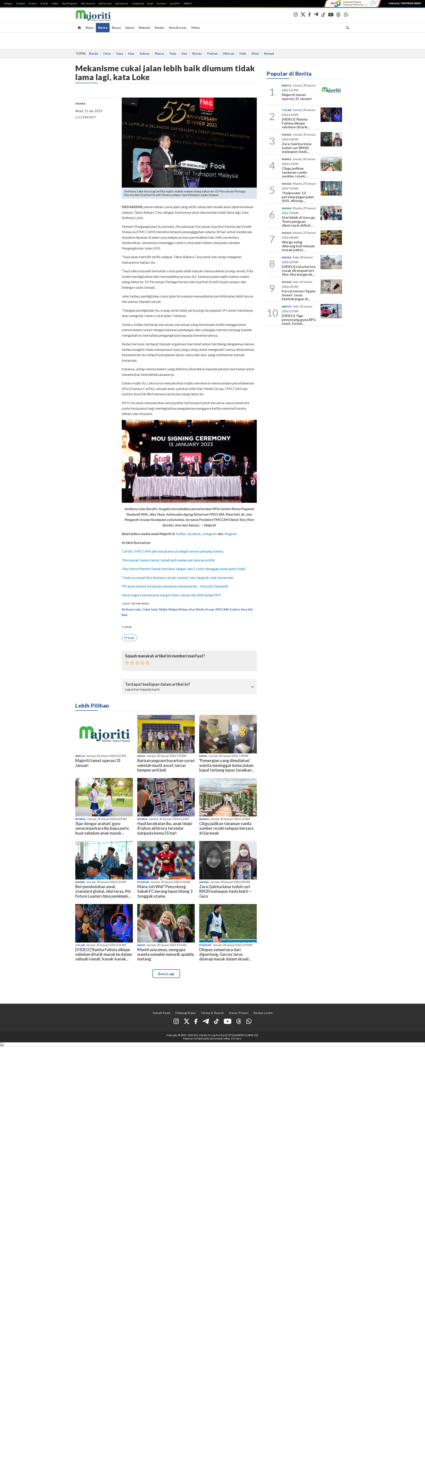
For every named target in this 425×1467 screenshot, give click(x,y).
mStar (55, 3)
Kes (184, 53)
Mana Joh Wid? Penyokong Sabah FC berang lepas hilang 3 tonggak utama (164, 891)
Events (33, 3)
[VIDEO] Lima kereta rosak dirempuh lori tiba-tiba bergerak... (298, 270)
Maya (90, 27)
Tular (172, 53)
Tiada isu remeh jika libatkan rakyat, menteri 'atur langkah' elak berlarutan (177, 577)
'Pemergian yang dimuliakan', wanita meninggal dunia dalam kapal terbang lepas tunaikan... (226, 765)
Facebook (194, 534)
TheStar (20, 3)
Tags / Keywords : (136, 603)
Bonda (93, 53)
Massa (159, 53)
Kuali (150, 3)
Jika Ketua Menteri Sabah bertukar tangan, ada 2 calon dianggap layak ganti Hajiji (183, 568)
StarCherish (88, 3)
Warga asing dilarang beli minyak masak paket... (298, 246)
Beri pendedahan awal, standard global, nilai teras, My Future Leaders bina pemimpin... (103, 891)
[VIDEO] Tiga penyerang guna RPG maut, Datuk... (299, 319)
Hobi (243, 53)
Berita (102, 27)
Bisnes (197, 53)
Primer (80, 103)
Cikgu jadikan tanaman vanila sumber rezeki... (295, 172)
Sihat (255, 53)
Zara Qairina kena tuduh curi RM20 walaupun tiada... (296, 148)
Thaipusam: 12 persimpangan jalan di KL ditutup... (298, 197)
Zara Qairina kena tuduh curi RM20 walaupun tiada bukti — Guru (225, 891)
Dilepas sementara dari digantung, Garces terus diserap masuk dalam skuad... (225, 954)
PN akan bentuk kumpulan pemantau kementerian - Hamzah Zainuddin (175, 586)
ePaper (8, 3)
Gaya (119, 53)
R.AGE (44, 3)
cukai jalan (150, 609)
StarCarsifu (105, 3)
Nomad (269, 53)
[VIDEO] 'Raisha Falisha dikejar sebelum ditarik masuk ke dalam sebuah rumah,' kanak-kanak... (103, 954)
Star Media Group (201, 609)
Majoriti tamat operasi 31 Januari (98, 763)
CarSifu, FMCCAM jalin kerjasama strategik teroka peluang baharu (172, 551)
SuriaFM (175, 3)
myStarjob (138, 3)
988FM (188, 3)
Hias (131, 53)
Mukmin (144, 27)
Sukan (129, 27)
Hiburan (228, 53)
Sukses (145, 53)
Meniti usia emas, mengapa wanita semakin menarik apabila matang (165, 954)
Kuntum (161, 3)
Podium (212, 53)
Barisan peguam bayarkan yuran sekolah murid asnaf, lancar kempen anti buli (166, 765)
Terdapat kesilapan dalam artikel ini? (157, 684)
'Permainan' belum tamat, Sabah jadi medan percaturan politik (168, 560)
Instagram (209, 534)
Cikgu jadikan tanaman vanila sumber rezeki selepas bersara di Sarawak (226, 828)
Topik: (127, 627)
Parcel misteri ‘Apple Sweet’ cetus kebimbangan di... (298, 295)
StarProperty (69, 3)
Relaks (159, 27)
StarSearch (121, 3)
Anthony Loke (131, 609)
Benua (116, 27)
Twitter (181, 534)
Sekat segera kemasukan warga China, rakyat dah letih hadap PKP (171, 595)
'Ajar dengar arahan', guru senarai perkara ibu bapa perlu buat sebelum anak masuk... (102, 828)
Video (195, 27)
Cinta (107, 53)
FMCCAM (222, 609)
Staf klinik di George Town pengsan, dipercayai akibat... (298, 221)
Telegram (230, 534)
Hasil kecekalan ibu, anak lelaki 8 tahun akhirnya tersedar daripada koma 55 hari (164, 828)
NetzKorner (178, 27)
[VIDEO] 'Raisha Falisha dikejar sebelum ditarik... (296, 123)
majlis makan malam (173, 609)
